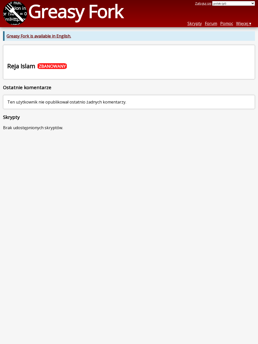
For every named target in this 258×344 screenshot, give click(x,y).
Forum (211, 23)
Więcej (242, 23)
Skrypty (194, 23)
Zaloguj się (203, 3)
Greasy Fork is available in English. (39, 36)
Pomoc (226, 23)
